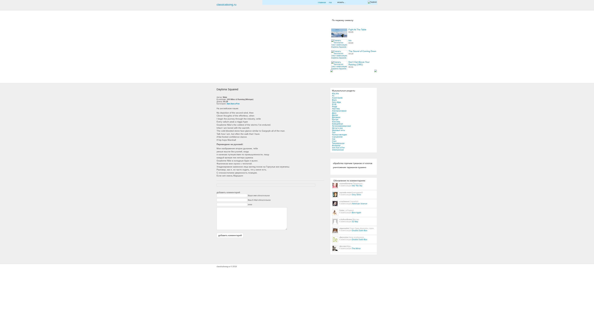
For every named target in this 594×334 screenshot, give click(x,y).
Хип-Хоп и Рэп (338, 148)
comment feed (222, 57)
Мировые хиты (338, 130)
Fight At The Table (357, 29)
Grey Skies (356, 195)
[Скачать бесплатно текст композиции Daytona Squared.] (222, 69)
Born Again (356, 213)
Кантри (335, 119)
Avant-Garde (337, 98)
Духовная (336, 117)
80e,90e (335, 93)
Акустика (336, 109)
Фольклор (336, 145)
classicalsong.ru (226, 4)
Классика (336, 122)
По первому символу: (343, 20)
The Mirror (356, 248)
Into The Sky (357, 186)
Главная (322, 2)
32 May (355, 222)
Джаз (334, 113)
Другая (335, 115)
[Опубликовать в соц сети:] (222, 23)
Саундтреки (337, 137)
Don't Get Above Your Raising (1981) (359, 63)
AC (333, 96)
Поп (334, 132)
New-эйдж (336, 102)
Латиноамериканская (341, 126)
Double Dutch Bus (359, 230)
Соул (334, 141)
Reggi (334, 106)
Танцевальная (338, 143)
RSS (330, 2)
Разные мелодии (339, 135)
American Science (359, 204)
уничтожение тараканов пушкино (349, 167)
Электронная (338, 150)
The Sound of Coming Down (362, 51)
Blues (334, 100)
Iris (350, 40)
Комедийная (337, 124)
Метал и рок (337, 128)
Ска (333, 139)
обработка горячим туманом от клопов (352, 163)
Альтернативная (339, 111)
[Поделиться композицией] (222, 46)
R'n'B (334, 104)
